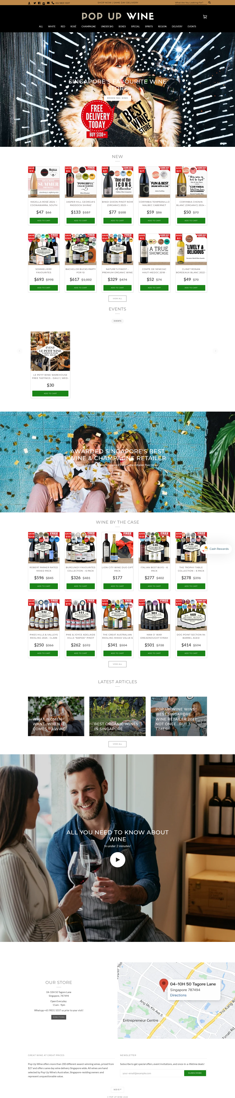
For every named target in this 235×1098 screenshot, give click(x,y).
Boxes (122, 26)
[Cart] (202, 16)
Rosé (73, 26)
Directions (59, 1017)
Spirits (149, 26)
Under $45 (107, 26)
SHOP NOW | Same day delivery (118, 2)
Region (162, 26)
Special (135, 26)
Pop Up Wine (116, 1097)
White (51, 26)
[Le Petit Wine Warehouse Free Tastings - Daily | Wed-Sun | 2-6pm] (50, 351)
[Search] (208, 2)
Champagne (89, 26)
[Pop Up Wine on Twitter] (35, 2)
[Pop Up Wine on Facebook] (39, 2)
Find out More (117, 473)
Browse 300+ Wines (117, 98)
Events (192, 26)
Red (63, 26)
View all (117, 299)
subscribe (195, 1073)
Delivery (177, 26)
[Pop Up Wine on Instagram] (44, 2)
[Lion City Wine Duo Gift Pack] (117, 547)
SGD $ (116, 1090)
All (41, 26)
